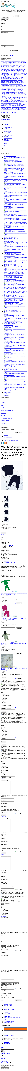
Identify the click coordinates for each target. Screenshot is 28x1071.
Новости (9, 134)
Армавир (23, 61)
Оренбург (3, 93)
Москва (11, 55)
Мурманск (16, 81)
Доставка (6, 129)
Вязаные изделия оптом (10, 253)
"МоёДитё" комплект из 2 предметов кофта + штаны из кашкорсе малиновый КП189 (14, 619)
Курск (18, 78)
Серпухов (3, 103)
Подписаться (18, 432)
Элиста (13, 111)
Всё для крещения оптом (10, 279)
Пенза (18, 93)
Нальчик (22, 82)
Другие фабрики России (7, 410)
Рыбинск (16, 99)
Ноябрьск (21, 90)
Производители (8, 127)
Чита (24, 109)
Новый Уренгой (5, 90)
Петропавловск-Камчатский (18, 94)
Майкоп (20, 80)
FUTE (2, 405)
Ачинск (19, 62)
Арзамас (18, 61)
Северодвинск (11, 101)
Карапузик (3, 413)
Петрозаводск (7, 94)
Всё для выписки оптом (10, 265)
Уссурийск (3, 108)
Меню (5, 145)
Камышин (13, 74)
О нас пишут (10, 135)
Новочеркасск (12, 89)
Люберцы (7, 80)
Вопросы (6, 139)
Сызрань (3, 105)
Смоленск (15, 103)
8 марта (2, 400)
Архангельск (7, 62)
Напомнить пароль (5, 1053)
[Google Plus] (6, 443)
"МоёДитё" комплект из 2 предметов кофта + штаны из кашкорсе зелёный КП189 (14, 593)
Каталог (6, 125)
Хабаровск (11, 108)
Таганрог (13, 105)
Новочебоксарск (5, 89)
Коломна (3, 77)
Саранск (16, 100)
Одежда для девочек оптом (10, 198)
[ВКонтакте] (1, 443)
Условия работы (8, 138)
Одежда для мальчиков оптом (11, 218)
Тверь (22, 105)
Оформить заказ (5, 1068)
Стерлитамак (18, 104)
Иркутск (3, 73)
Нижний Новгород (21, 85)
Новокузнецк (12, 86)
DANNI (3, 402)
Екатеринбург (17, 70)
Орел (22, 92)
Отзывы (6, 136)
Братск (19, 65)
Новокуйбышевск (20, 86)
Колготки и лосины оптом (10, 369)
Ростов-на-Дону (5, 99)
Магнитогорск (13, 80)
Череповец (15, 109)
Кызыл (21, 78)
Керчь (2, 76)
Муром (21, 81)
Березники (3, 65)
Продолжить (4, 1066)
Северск (17, 101)
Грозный (12, 69)
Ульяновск (23, 107)
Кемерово (24, 74)
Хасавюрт (16, 108)
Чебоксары (3, 109)
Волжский (21, 67)
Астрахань (13, 62)
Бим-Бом (3, 408)
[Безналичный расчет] (9, 1035)
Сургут (23, 104)
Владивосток (14, 66)
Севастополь (4, 101)
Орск (15, 93)
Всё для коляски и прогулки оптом (12, 311)
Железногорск (9, 71)
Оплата (5, 128)
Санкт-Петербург (9, 100)
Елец (23, 70)
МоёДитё (3, 415)
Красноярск (9, 78)
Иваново (20, 71)
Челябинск (9, 109)
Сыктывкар (8, 105)
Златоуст (16, 71)
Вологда (3, 69)
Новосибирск (19, 88)
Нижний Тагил (4, 86)
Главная (6, 124)
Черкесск (20, 109)
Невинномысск (4, 84)
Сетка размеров (7, 131)
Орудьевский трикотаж (6, 418)
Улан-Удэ (18, 107)
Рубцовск (11, 99)
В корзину (3, 533)
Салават (25, 99)
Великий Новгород (5, 66)
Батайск (12, 63)
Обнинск (3, 92)
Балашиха (3, 63)
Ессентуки (3, 71)
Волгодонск (15, 67)
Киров (5, 76)
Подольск (3, 96)
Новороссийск (12, 88)
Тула (10, 107)
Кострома (20, 77)
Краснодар (3, 78)
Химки (21, 108)
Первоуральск (23, 93)
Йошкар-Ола (8, 73)
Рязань (20, 99)
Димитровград (4, 70)
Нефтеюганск (18, 84)
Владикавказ (21, 66)
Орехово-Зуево (9, 93)
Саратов (20, 100)
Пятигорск (19, 97)
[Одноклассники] (5, 443)
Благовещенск (13, 65)
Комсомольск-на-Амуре (11, 77)
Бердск (21, 63)
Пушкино (13, 97)
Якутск (8, 112)
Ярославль (13, 112)
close (2, 56)
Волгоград (8, 67)
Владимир (3, 67)
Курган (14, 78)
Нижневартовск (5, 85)
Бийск (7, 65)
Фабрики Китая (5, 420)
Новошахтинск (20, 89)
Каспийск (19, 74)
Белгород (17, 63)
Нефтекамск (12, 84)
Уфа (7, 108)
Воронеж (7, 69)
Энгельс (18, 111)
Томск (7, 107)
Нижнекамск (12, 85)
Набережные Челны (11, 82)
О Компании (7, 132)
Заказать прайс (4, 17)
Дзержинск (22, 69)
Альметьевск (8, 61)
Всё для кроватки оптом (10, 295)
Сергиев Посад (23, 101)
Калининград (19, 73)
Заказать (3, 815)
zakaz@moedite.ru (5, 119)
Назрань (18, 82)
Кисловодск (10, 76)
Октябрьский (14, 92)
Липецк (3, 80)
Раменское (24, 97)
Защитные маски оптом (10, 156)
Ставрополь (4, 104)
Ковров (16, 76)
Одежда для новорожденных (11, 160)
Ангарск (13, 61)
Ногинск (11, 90)
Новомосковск (4, 88)
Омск (19, 92)
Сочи (20, 103)
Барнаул (8, 63)
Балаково (23, 62)
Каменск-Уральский (6, 74)
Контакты (6, 140)
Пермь (2, 94)
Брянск (23, 65)
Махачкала (3, 81)
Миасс (8, 81)
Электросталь (8, 111)
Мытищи (3, 82)
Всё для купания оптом (9, 323)
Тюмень (14, 107)
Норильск (16, 90)
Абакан (2, 61)
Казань (14, 73)
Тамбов (18, 105)
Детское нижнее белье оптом (11, 238)
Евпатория (11, 70)
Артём (2, 62)
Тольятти (3, 107)
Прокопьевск (4, 97)
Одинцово (8, 92)
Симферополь (9, 103)
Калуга (25, 73)
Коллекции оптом (8, 325)
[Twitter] (3, 443)
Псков (9, 97)
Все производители (6, 425)
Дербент (17, 69)
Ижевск (25, 71)
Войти (2, 1051)
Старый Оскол (10, 104)
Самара (2, 100)
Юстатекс (3, 423)
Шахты (2, 111)
